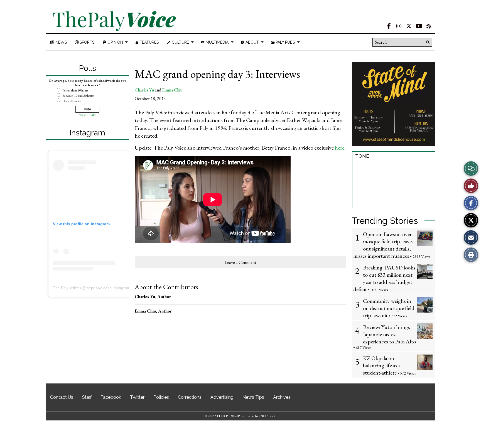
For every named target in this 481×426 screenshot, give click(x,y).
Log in (272, 416)
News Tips (253, 397)
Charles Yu (144, 90)
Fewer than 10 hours (75, 90)
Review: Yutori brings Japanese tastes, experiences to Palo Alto (389, 334)
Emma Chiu (172, 90)
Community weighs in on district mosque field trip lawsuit (388, 308)
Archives (282, 397)
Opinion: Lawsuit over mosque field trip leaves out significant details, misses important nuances (383, 245)
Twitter (137, 397)
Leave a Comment (240, 262)
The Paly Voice (66, 288)
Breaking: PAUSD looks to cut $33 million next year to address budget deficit (384, 278)
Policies (161, 397)
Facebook (110, 397)
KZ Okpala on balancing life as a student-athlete (382, 365)
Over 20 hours (71, 101)
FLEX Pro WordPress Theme (235, 416)
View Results (87, 115)
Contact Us (61, 397)
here (339, 147)
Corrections (190, 397)
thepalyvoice (96, 288)
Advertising (222, 397)
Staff (87, 397)
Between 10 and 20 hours (78, 95)
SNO (262, 416)
